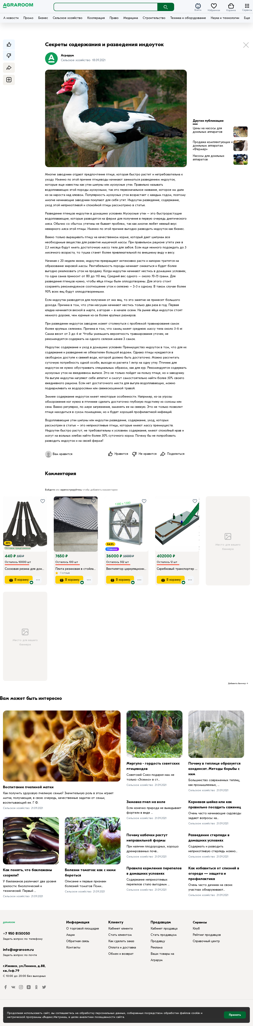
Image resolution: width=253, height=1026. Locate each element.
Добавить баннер (237, 683)
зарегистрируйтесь (71, 489)
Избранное (214, 10)
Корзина (231, 10)
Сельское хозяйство (67, 18)
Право (114, 18)
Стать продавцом (164, 935)
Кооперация (96, 18)
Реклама (156, 947)
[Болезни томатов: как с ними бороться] (93, 840)
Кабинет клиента (120, 928)
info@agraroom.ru (18, 950)
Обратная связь (77, 941)
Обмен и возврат (121, 954)
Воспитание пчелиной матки (28, 787)
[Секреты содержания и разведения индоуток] (240, 131)
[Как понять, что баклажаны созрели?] (31, 840)
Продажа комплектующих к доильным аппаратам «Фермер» (213, 145)
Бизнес (43, 18)
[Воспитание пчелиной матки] (62, 746)
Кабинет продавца (164, 928)
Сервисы (247, 9)
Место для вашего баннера (228, 547)
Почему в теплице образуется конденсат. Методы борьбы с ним (214, 768)
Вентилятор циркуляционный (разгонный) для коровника (126, 569)
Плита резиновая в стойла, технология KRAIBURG (75, 569)
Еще (247, 18)
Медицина (130, 18)
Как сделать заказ (121, 941)
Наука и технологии (225, 18)
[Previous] (10, 519)
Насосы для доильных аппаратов (208, 157)
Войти (197, 9)
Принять (235, 1015)
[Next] (44, 519)
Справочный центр (206, 941)
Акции (70, 935)
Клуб (196, 928)
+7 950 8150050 (16, 933)
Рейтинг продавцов (207, 935)
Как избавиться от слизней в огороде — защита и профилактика (213, 873)
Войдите (50, 489)
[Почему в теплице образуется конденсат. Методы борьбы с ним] (216, 734)
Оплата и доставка (122, 947)
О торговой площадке (82, 928)
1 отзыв (65, 573)
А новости (11, 18)
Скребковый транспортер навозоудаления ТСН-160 (177, 569)
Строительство (154, 18)
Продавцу (158, 941)
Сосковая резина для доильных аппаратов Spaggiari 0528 (25, 569)
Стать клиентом (120, 935)
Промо (28, 18)
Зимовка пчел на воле (145, 802)
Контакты (73, 947)
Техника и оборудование (188, 18)
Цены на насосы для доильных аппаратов (207, 130)
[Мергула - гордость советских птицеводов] (154, 734)
